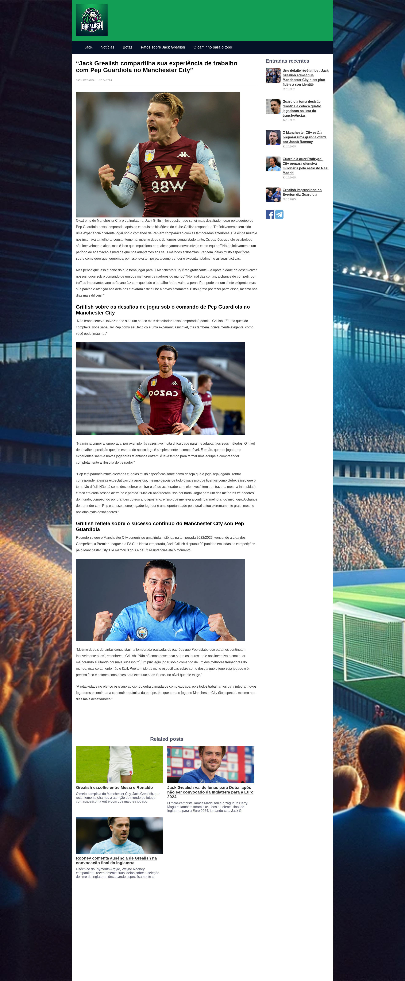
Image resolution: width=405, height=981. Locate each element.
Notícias (107, 47)
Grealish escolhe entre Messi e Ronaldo (114, 787)
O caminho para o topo (212, 47)
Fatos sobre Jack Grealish (163, 47)
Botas (127, 47)
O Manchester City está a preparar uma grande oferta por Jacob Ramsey (305, 137)
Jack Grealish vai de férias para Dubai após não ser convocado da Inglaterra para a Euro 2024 (210, 792)
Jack (88, 47)
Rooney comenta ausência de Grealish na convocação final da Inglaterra (116, 860)
